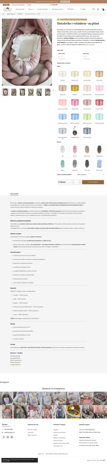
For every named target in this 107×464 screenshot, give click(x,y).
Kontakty (29, 5)
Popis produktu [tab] (14, 194)
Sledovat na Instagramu (53, 388)
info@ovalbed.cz (9, 432)
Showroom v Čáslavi (32, 429)
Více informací (90, 44)
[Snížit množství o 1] (73, 182)
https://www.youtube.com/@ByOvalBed (12, 437)
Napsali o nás (41, 454)
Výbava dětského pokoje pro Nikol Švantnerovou (57, 454)
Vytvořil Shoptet (92, 460)
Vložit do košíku (93, 182)
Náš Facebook (3, 437)
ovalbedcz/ (7, 437)
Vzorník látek (30, 432)
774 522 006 (8, 429)
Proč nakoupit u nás (58, 446)
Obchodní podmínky (58, 440)
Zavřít (65, 187)
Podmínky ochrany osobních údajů (61, 443)
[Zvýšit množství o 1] (79, 182)
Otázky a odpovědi (32, 435)
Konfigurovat (62, 59)
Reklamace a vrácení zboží (59, 438)
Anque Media (100, 460)
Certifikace (6, 4)
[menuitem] (21, 9)
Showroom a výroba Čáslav (18, 5)
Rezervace (65, 1)
